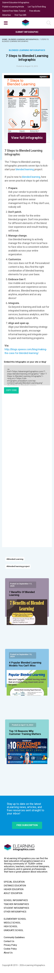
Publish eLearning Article (13, 7)
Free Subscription (27, 825)
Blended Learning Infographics (24, 39)
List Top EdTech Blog (37, 7)
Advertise (6, 15)
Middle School (12, 922)
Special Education (14, 882)
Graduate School (13, 930)
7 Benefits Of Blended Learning (22, 594)
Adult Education (13, 893)
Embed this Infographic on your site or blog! (25, 362)
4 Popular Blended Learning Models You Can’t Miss (25, 664)
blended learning (25, 169)
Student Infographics (16, 908)
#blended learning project (18, 566)
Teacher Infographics (16, 904)
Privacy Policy (10, 945)
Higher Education (13, 889)
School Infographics (16, 900)
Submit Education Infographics (15, 2)
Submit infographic (27, 32)
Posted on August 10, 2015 (27, 66)
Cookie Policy (10, 949)
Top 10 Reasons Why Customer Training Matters (25, 733)
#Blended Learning (15, 559)
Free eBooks (34, 11)
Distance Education (15, 885)
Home (4, 39)
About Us (8, 952)
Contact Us (9, 941)
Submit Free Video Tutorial (13, 11)
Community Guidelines (14, 937)
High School (11, 926)
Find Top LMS (20, 15)
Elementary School (15, 919)
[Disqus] (27, 433)
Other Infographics (15, 912)
